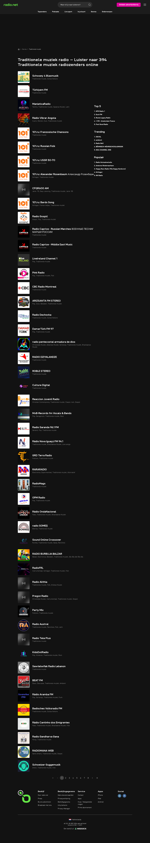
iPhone (100, 795)
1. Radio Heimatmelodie (103, 162)
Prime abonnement (85, 807)
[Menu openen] (144, 4)
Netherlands (76, 820)
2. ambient (98, 140)
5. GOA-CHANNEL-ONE (102, 150)
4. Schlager (98, 172)
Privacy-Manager (64, 808)
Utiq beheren (62, 805)
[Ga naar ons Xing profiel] (124, 796)
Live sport (68, 12)
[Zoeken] (89, 4)
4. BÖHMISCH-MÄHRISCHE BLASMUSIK (108, 147)
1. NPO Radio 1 (99, 111)
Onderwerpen (107, 12)
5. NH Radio (98, 175)
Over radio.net (43, 795)
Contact (80, 795)
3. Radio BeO (98, 143)
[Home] (19, 49)
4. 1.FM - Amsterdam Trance (104, 121)
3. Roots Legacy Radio (102, 118)
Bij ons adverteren (44, 802)
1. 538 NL (97, 137)
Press (40, 798)
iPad (99, 798)
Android (100, 802)
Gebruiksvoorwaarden (65, 795)
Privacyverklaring (64, 798)
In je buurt (81, 12)
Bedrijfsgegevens (64, 802)
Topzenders (42, 12)
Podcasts (55, 12)
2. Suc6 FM (98, 114)
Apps (79, 798)
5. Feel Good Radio (101, 124)
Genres (93, 12)
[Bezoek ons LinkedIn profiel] (119, 796)
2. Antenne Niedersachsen (104, 165)
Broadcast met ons (45, 805)
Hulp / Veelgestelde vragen (85, 803)
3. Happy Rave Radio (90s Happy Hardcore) (110, 169)
